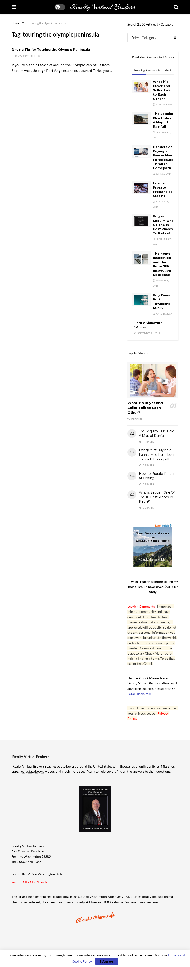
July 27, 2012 (21, 56)
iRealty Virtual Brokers (102, 7)
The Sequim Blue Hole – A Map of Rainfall (158, 433)
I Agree (107, 961)
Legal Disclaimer (139, 694)
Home (15, 23)
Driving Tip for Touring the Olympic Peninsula (51, 50)
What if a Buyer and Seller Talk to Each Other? (162, 90)
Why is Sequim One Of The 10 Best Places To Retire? (163, 224)
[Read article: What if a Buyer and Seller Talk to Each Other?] (152, 380)
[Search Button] (176, 7)
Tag (24, 23)
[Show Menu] (14, 7)
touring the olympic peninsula (48, 23)
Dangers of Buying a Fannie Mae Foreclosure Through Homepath (158, 454)
